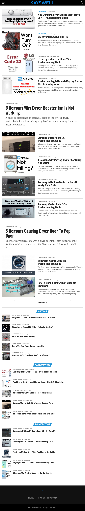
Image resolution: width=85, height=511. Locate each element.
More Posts (42, 302)
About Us (31, 498)
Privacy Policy (52, 498)
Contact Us (41, 498)
